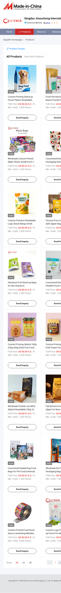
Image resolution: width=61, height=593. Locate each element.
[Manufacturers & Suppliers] (23, 6)
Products (26, 31)
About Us (41, 31)
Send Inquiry (22, 117)
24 (17, 562)
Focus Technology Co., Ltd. (39, 580)
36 (23, 562)
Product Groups (17, 48)
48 (30, 562)
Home (9, 31)
